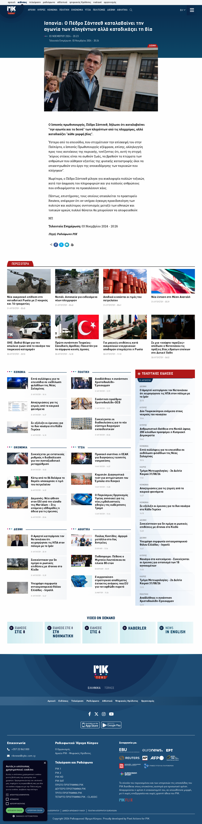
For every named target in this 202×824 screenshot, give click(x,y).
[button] (7, 795)
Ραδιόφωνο (93, 701)
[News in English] (175, 632)
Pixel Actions (134, 819)
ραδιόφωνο (49, 2)
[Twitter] (96, 714)
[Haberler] (138, 632)
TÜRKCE (109, 688)
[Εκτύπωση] (72, 244)
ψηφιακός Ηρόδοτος (80, 2)
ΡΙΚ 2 (58, 773)
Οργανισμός (147, 701)
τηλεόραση (35, 2)
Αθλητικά (107, 701)
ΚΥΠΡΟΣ (143, 408)
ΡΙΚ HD (59, 777)
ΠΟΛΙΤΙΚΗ (83, 372)
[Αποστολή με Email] (67, 245)
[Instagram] (104, 714)
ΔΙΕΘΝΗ (152, 46)
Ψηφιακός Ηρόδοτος (126, 701)
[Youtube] (111, 714)
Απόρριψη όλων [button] (35, 810)
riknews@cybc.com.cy (23, 756)
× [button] (45, 763)
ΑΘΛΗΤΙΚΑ (84, 529)
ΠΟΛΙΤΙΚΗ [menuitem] (64, 10)
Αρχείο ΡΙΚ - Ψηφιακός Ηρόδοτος (73, 753)
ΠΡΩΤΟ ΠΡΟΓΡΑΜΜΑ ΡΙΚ (69, 785)
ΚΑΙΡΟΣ (143, 467)
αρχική (11, 2)
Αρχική (51, 701)
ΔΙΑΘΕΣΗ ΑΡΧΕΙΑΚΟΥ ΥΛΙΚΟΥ (73, 811)
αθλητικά (62, 2)
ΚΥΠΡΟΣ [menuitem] (42, 10)
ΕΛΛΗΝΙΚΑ (94, 688)
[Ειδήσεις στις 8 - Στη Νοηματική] (63, 632)
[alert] (25, 790)
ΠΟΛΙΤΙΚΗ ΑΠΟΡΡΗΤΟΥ (50, 811)
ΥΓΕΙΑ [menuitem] (88, 10)
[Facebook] (90, 714)
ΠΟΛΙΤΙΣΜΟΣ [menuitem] (99, 10)
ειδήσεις (22, 2)
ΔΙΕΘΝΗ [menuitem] (111, 10)
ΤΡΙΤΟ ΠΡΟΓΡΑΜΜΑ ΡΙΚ (68, 793)
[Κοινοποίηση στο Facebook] (56, 245)
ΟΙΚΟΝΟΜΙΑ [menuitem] (77, 10)
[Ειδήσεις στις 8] (25, 632)
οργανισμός (110, 2)
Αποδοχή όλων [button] (15, 810)
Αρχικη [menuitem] (32, 10)
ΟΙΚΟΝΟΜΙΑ (20, 447)
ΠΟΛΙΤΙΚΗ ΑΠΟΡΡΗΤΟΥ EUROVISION (102, 811)
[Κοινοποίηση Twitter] (61, 245)
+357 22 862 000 (20, 749)
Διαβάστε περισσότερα (28, 789)
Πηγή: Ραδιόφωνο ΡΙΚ (63, 234)
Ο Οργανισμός (62, 749)
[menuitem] (131, 10)
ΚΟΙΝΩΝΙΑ (19, 372)
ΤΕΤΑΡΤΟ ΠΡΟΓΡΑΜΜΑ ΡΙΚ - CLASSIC (76, 797)
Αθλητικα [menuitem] (122, 10)
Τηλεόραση (77, 701)
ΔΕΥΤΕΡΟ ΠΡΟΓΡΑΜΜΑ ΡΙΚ (70, 789)
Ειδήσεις (63, 701)
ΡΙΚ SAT (59, 781)
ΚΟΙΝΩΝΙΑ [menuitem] (52, 10)
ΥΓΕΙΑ (81, 447)
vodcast (97, 2)
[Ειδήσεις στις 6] (100, 632)
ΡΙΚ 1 (58, 769)
